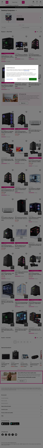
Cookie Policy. (26, 70)
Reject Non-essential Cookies (23, 79)
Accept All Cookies (33, 79)
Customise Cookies (9, 79)
